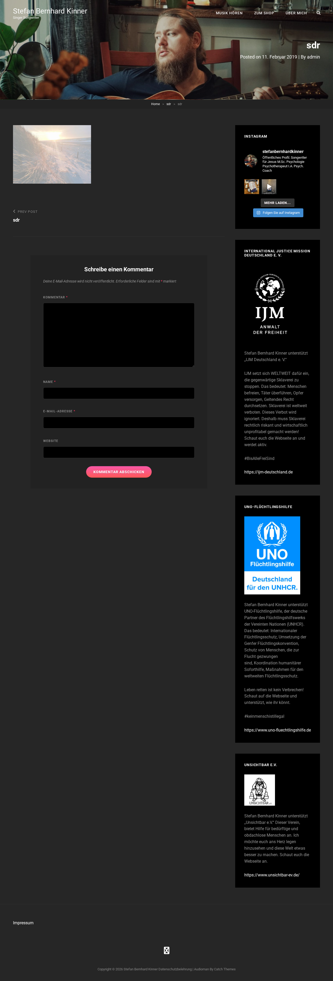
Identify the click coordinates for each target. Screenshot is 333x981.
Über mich (296, 13)
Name (49, 382)
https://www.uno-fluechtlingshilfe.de (277, 730)
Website (50, 441)
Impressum (23, 922)
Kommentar (55, 297)
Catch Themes (225, 969)
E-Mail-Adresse (59, 411)
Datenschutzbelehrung (175, 969)
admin (313, 57)
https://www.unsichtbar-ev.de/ (272, 875)
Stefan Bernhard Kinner (50, 11)
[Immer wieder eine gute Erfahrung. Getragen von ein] (269, 186)
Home (155, 104)
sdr (168, 104)
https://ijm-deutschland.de (268, 472)
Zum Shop (264, 13)
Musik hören (229, 13)
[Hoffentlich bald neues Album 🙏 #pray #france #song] (251, 186)
